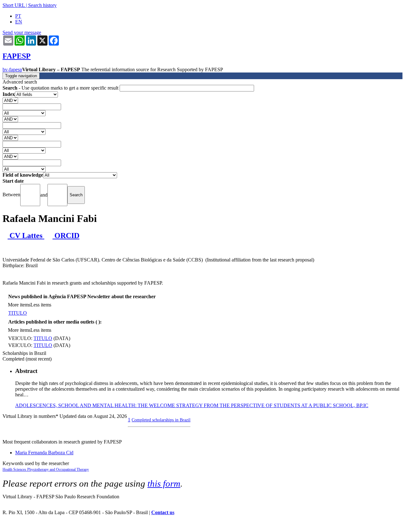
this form (163, 483)
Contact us (162, 512)
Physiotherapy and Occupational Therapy (58, 469)
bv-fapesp (12, 69)
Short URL (14, 5)
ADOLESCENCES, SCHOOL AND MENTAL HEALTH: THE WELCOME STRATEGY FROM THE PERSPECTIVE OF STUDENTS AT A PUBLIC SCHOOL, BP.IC (191, 405)
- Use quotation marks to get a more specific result (61, 88)
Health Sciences (15, 469)
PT (18, 16)
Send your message (22, 32)
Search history (42, 5)
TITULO (17, 313)
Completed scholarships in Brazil (161, 419)
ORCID (66, 235)
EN (18, 21)
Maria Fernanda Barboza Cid (44, 452)
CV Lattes (26, 235)
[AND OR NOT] (10, 100)
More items (19, 304)
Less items (40, 304)
